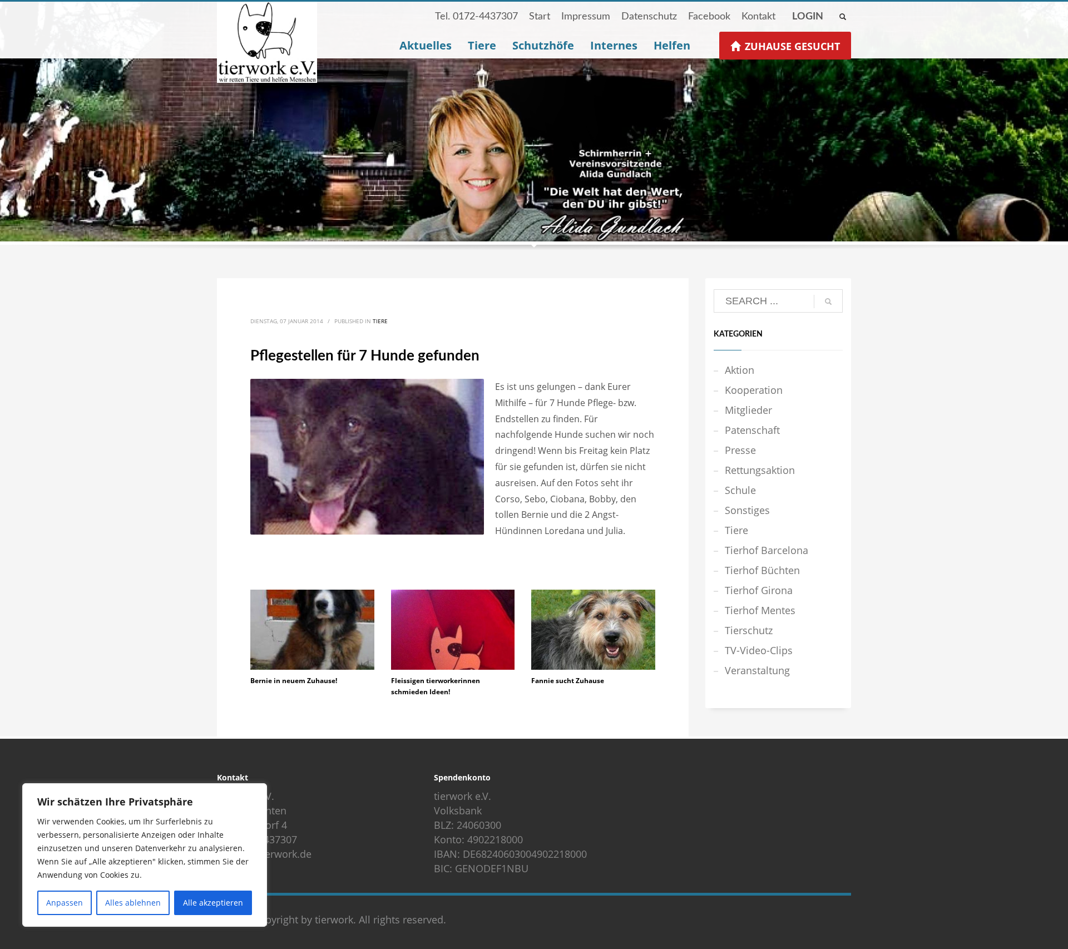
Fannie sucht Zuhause (567, 680)
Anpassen (64, 902)
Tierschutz (749, 630)
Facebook (709, 17)
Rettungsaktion (760, 470)
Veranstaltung (757, 670)
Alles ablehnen (133, 902)
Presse (740, 450)
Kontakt (758, 17)
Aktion (739, 370)
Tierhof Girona (759, 590)
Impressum (585, 17)
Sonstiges (747, 510)
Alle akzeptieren (213, 902)
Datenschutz (649, 17)
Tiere (380, 321)
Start (539, 17)
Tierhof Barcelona (766, 550)
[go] (828, 301)
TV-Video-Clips (759, 650)
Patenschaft (752, 430)
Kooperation (754, 390)
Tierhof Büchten (762, 570)
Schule (740, 490)
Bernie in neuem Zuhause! (293, 680)
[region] (144, 855)
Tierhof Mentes (760, 610)
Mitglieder (748, 410)
